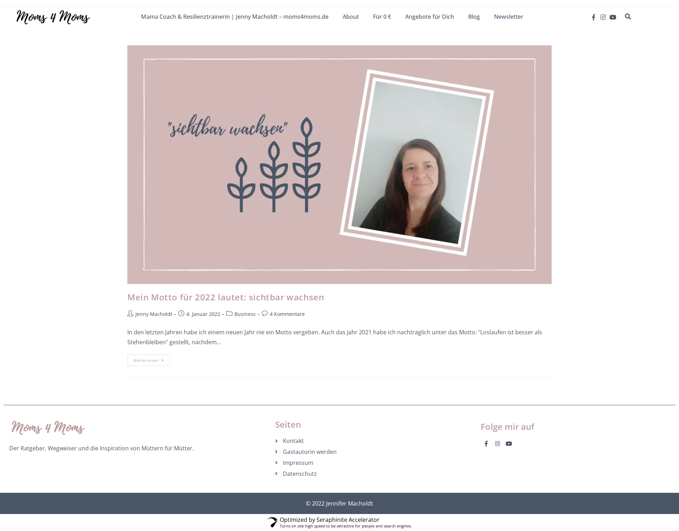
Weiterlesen (151, 358)
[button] (627, 16)
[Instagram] (603, 17)
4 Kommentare (287, 314)
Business (245, 314)
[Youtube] (612, 17)
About (351, 17)
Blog (474, 17)
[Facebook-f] (593, 17)
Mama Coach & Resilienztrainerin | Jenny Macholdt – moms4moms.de (235, 17)
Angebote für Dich (429, 17)
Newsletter (508, 17)
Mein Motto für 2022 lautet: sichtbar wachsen (225, 297)
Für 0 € (382, 17)
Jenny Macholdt (153, 314)
